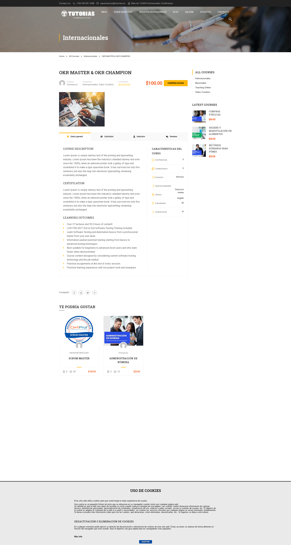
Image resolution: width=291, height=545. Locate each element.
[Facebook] (74, 292)
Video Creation (106, 84)
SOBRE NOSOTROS (123, 12)
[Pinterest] (94, 292)
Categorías (87, 82)
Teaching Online (203, 87)
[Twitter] (87, 292)
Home (61, 56)
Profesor (70, 82)
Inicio (104, 12)
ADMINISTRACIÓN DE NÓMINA (123, 360)
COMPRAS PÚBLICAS (215, 113)
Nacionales (200, 83)
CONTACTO (223, 12)
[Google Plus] (81, 292)
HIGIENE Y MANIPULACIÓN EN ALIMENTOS (220, 130)
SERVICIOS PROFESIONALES (152, 12)
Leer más (79, 330)
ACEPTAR (146, 542)
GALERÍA (189, 12)
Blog (175, 12)
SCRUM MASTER (79, 358)
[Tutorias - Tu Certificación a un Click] (78, 15)
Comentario (123, 82)
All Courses (74, 56)
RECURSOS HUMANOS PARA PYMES (218, 148)
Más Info (78, 536)
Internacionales (90, 56)
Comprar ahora (176, 83)
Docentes (205, 12)
